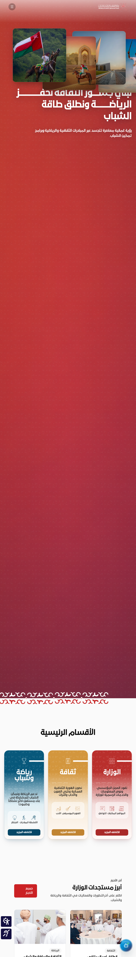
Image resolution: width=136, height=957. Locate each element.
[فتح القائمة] (12, 6)
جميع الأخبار (29, 891)
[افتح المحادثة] (126, 945)
